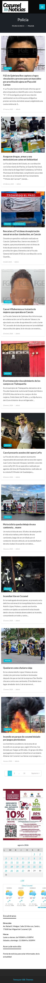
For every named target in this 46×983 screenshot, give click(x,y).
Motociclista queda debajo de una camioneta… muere (19, 526)
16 (40, 862)
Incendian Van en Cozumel (15, 596)
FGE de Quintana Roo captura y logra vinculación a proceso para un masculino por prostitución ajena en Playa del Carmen (22, 80)
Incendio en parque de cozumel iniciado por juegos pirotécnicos (21, 738)
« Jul (22, 880)
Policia (7, 68)
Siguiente (34, 773)
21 (29, 866)
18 (24, 773)
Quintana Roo (19, 224)
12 (17, 862)
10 (6, 862)
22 (34, 866)
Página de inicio (18, 26)
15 (34, 862)
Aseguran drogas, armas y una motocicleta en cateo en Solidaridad (20, 158)
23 (40, 866)
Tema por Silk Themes (23, 979)
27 (23, 870)
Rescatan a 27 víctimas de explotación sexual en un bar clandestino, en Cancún (22, 233)
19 (17, 866)
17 (6, 866)
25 (12, 870)
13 (23, 862)
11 (12, 862)
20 (23, 866)
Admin (18, 109)
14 (29, 862)
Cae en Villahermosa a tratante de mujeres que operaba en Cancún (19, 310)
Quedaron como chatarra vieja (17, 668)
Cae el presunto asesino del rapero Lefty (22, 452)
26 (17, 870)
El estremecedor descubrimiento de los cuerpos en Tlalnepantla (21, 382)
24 (6, 870)
